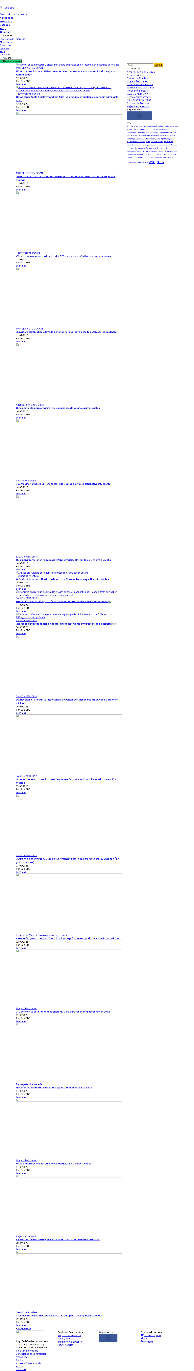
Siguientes (25, 1328)
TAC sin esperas (150, 154)
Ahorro (143, 126)
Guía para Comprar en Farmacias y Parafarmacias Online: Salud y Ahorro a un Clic (63, 560)
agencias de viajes (133, 126)
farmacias (173, 132)
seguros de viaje (171, 151)
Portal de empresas (26, 480)
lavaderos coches (142, 139)
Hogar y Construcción (69, 1335)
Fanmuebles (164, 132)
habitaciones (140, 135)
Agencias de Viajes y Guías (30, 404)
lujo (162, 139)
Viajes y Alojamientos (27, 1236)
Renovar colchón (152, 148)
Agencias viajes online (56, 935)
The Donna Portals (163, 154)
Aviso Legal (22, 1356)
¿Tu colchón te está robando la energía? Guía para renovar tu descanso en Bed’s (63, 1011)
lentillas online (154, 139)
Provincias (6, 21)
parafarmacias (152, 145)
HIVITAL (148, 135)
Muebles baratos (157, 142)
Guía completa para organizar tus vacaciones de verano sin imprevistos (58, 408)
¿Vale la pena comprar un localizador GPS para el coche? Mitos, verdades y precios (64, 256)
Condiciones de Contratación (31, 1353)
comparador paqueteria (136, 132)
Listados (5, 25)
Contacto (5, 32)
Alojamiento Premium (155, 126)
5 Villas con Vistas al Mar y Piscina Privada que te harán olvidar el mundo (58, 1239)
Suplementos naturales (135, 154)
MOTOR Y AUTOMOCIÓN (29, 67)
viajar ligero (162, 157)
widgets (156, 161)
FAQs (3, 28)
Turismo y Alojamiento (70, 1341)
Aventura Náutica (162, 129)
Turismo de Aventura (27, 575)
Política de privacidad (27, 1350)
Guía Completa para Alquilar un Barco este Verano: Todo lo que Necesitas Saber (62, 579)
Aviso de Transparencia (28, 1363)
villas (146, 162)
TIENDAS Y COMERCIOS (139, 100)
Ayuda (19, 1366)
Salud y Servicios (66, 1338)
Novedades (6, 17)
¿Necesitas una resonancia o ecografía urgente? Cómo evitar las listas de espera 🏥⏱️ (66, 623)
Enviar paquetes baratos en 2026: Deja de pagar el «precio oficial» (54, 1087)
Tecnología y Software (28, 93)
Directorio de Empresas (13, 14)
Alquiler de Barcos (171, 126)
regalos (143, 148)
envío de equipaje (152, 132)
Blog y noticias (65, 1344)
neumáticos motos (134, 145)
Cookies (20, 1360)
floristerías (131, 135)
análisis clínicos (149, 129)
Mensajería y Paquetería (29, 1084)
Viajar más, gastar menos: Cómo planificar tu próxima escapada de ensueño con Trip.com (68, 938)
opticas (144, 145)
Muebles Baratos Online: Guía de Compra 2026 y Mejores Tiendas (53, 1163)
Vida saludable (138, 162)
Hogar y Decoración (26, 1008)
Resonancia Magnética (144, 151)
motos (148, 142)
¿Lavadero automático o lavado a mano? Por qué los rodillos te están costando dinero (66, 332)
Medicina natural (138, 142)
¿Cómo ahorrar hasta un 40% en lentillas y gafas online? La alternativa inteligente (63, 484)
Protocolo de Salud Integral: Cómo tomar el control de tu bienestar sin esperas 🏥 (63, 601)
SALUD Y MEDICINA (26, 556)
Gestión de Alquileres (27, 1312)
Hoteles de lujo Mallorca (160, 135)
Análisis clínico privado (135, 129)
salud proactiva (158, 151)
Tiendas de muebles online (148, 157)
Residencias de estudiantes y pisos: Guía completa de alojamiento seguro (59, 1315)
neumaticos (168, 142)
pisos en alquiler (164, 145)
